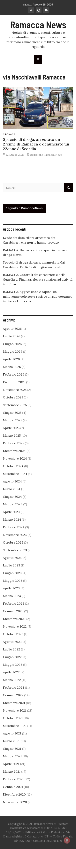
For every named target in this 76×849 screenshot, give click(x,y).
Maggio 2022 (12, 665)
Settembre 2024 (15, 474)
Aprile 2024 (11, 512)
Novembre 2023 (15, 535)
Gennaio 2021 (13, 787)
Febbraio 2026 (13, 374)
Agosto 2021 (12, 733)
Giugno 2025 (12, 413)
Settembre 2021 (15, 726)
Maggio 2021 (12, 756)
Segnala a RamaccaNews (24, 208)
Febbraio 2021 (13, 779)
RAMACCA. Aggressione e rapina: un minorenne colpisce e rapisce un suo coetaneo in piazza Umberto (37, 296)
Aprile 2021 (11, 764)
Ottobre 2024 (13, 466)
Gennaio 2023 (13, 611)
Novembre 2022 (15, 626)
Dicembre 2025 (14, 382)
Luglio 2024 (11, 489)
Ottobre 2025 (13, 397)
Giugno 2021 (12, 749)
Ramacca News (38, 24)
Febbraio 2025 (13, 443)
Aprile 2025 (11, 428)
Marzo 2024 (12, 519)
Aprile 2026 (11, 359)
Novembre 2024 (15, 458)
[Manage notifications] (67, 840)
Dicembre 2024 (14, 451)
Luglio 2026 (11, 336)
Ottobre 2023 (13, 542)
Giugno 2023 (12, 573)
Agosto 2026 (12, 329)
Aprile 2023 (11, 588)
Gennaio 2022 (13, 695)
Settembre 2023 (15, 550)
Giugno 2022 (12, 657)
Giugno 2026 (12, 344)
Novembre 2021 (14, 710)
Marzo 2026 (12, 367)
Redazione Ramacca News (46, 154)
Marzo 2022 (12, 680)
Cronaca (9, 134)
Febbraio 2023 (13, 603)
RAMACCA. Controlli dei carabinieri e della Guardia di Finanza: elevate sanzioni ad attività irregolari (37, 279)
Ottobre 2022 (13, 634)
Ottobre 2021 (13, 718)
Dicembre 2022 (14, 619)
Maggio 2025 (12, 420)
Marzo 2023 (12, 596)
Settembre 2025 (15, 405)
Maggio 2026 (12, 351)
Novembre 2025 (15, 390)
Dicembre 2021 (14, 703)
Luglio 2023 (11, 565)
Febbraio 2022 (13, 687)
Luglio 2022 (11, 649)
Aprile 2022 (11, 672)
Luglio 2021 (11, 741)
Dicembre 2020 (14, 794)
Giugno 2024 (12, 497)
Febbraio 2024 (13, 527)
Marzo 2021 (11, 771)
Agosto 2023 (12, 558)
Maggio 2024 (12, 504)
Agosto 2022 (12, 642)
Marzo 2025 (12, 435)
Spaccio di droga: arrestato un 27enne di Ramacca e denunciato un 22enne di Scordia (36, 144)
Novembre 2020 (15, 802)
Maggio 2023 (12, 581)
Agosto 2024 (12, 481)
